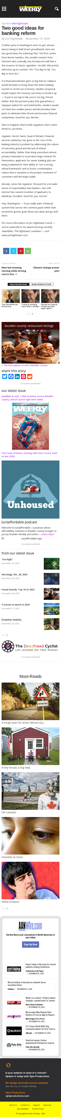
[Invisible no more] (30, 836)
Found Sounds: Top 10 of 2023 (18, 589)
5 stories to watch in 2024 (16, 604)
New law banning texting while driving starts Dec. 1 (14, 271)
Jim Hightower (14, 38)
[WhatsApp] (28, 251)
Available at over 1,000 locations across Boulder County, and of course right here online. (27, 398)
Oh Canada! (9, 812)
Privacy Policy (38, 1109)
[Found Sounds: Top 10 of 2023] (51, 594)
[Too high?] (51, 564)
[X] (13, 251)
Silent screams (10, 902)
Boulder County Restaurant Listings (29, 326)
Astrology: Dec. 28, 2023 (14, 574)
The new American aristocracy (10, 305)
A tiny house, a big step (16, 767)
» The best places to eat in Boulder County (25, 365)
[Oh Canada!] (30, 791)
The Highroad (20, 23)
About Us (13, 1105)
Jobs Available (23, 1109)
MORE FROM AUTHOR (41, 284)
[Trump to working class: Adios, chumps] (30, 296)
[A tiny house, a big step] (30, 746)
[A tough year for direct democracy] (30, 701)
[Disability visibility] (51, 624)
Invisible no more (12, 857)
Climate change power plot (46, 269)
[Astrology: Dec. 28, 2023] (51, 579)
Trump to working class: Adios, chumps (30, 305)
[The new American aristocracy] (11, 296)
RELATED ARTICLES (18, 284)
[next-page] (32, 313)
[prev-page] (28, 313)
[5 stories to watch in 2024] (51, 609)
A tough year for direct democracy (23, 722)
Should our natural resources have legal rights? (49, 306)
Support (36, 1105)
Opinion (6, 23)
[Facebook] (6, 251)
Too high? (7, 559)
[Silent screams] (30, 880)
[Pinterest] (21, 251)
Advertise (47, 1105)
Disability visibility (12, 619)
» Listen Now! (46, 534)
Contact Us (25, 1105)
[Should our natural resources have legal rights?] (50, 296)
